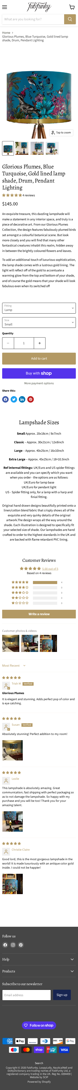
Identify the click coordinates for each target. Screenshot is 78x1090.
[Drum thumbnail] (52, 148)
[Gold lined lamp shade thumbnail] (37, 148)
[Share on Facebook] (5, 399)
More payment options (39, 383)
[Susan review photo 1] (12, 750)
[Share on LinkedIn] (22, 399)
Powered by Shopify (39, 1082)
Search (39, 1063)
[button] (12, 195)
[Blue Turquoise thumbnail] (22, 148)
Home (6, 33)
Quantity (7, 333)
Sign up (62, 994)
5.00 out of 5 (50, 569)
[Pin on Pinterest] (30, 399)
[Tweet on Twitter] (14, 399)
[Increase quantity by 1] (40, 343)
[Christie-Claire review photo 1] (12, 884)
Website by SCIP (39, 1077)
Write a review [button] (39, 614)
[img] (11, 678)
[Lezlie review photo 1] (12, 821)
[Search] (70, 19)
